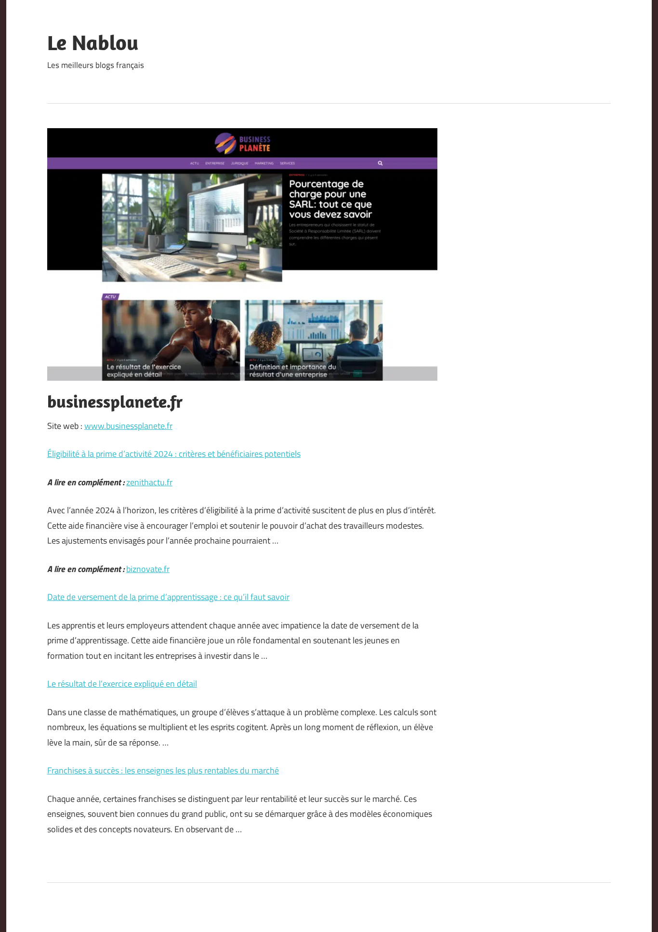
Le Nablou (93, 42)
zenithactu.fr (149, 482)
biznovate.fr (148, 568)
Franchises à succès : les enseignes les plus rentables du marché (163, 770)
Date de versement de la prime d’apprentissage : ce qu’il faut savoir (168, 596)
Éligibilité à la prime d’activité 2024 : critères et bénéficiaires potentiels (174, 453)
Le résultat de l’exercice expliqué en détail (122, 683)
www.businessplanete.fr (128, 425)
